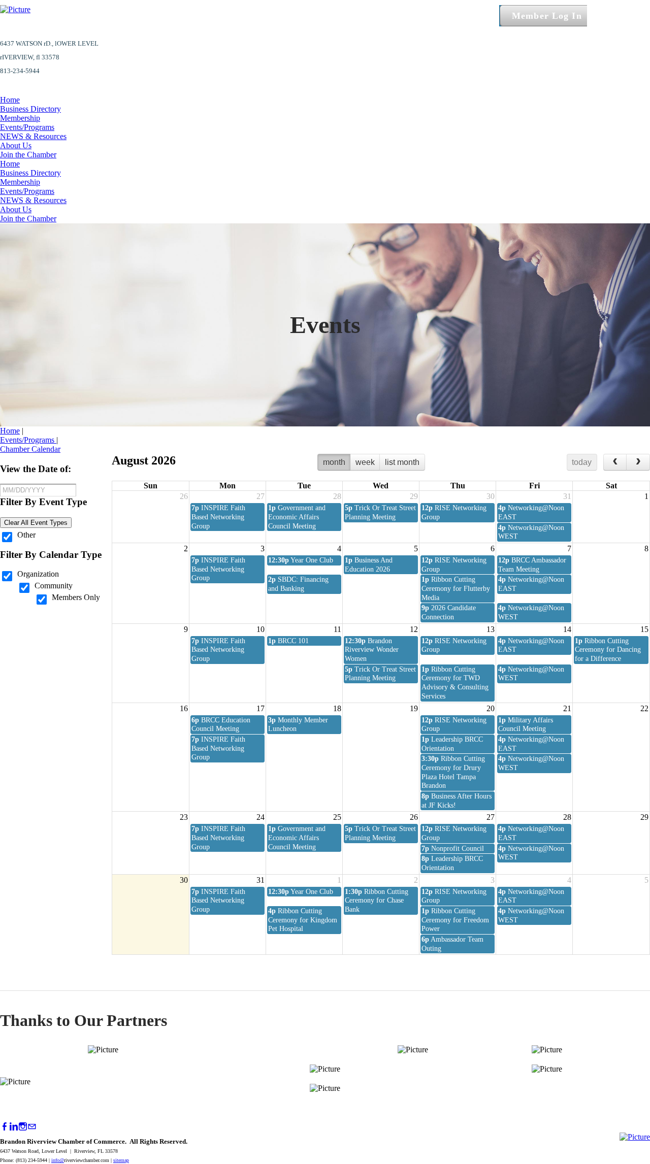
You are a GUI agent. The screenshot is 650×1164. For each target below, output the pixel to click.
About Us (15, 145)
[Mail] (32, 1126)
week (365, 462)
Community (54, 585)
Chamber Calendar (30, 449)
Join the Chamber (28, 154)
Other (26, 534)
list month (402, 462)
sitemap (121, 1160)
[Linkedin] (14, 1126)
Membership (20, 118)
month (334, 462)
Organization (38, 574)
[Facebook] (5, 1126)
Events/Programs (27, 127)
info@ (57, 1160)
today (582, 462)
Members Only (76, 597)
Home (10, 99)
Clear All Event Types (36, 522)
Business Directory (30, 109)
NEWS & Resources (33, 136)
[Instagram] (23, 1126)
